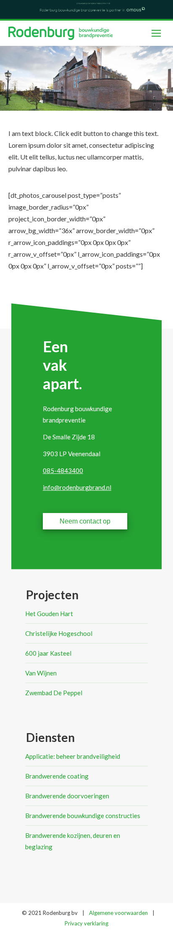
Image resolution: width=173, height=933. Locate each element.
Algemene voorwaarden (118, 912)
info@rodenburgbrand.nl (77, 487)
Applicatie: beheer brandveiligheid (72, 756)
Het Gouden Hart (49, 613)
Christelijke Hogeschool (58, 633)
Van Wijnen (41, 673)
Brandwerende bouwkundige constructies (82, 815)
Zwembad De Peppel (53, 692)
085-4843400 (63, 470)
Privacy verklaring (86, 923)
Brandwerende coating (57, 776)
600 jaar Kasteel (48, 653)
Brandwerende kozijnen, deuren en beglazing (72, 841)
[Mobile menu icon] (156, 33)
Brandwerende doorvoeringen (67, 796)
